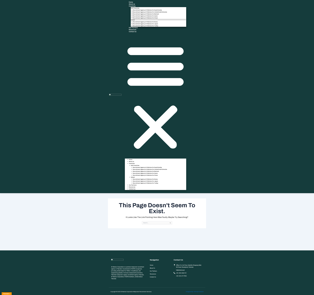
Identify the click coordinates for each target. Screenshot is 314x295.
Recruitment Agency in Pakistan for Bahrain (146, 14)
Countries (132, 6)
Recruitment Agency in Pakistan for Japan (145, 23)
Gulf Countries (135, 8)
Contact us (132, 31)
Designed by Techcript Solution (195, 291)
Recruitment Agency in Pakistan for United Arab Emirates (150, 12)
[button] (155, 97)
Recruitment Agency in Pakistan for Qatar (145, 16)
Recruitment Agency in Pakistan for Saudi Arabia (147, 10)
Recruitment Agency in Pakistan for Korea (145, 22)
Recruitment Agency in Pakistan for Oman (145, 18)
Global (133, 20)
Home (131, 2)
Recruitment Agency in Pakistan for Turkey (145, 25)
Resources (132, 29)
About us (132, 4)
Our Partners (133, 27)
